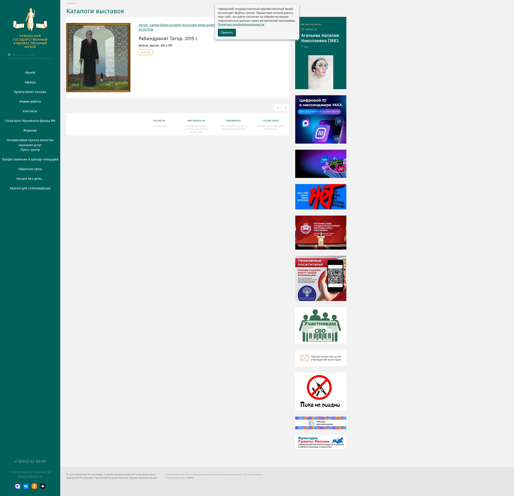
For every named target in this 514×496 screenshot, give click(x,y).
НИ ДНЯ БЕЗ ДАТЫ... (312, 24)
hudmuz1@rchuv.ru (30, 476)
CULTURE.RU (159, 121)
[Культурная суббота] (320, 426)
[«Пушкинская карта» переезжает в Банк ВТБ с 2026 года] (320, 166)
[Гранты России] (320, 445)
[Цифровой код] (320, 122)
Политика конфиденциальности (241, 24)
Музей (30, 72)
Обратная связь (30, 169)
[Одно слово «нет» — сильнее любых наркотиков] (320, 199)
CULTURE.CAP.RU (271, 121)
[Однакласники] (34, 486)
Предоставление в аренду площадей (30, 159)
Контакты (30, 111)
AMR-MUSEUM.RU (196, 121)
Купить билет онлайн (30, 92)
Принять (227, 32)
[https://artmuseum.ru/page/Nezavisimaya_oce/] (320, 361)
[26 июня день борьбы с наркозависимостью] (320, 394)
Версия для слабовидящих (30, 188)
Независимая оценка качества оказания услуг (30, 142)
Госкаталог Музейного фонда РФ (30, 120)
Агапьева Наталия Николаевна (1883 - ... (320, 40)
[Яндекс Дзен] (43, 486)
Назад (145, 52)
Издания (30, 130)
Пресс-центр (30, 149)
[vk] (26, 486)
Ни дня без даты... (30, 178)
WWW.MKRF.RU (233, 121)
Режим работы (30, 101)
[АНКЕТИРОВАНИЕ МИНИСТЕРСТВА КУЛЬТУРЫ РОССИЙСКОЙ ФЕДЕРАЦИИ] (320, 281)
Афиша (30, 82)
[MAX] (17, 486)
